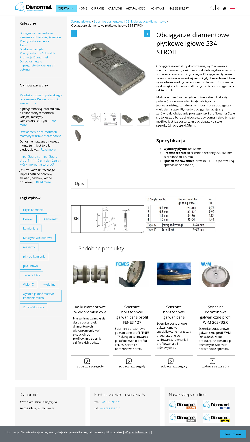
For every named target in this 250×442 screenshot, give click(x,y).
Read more (48, 149)
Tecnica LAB (31, 275)
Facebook (218, 8)
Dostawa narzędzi (32, 49)
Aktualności (136, 8)
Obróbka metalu (31, 61)
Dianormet (50, 219)
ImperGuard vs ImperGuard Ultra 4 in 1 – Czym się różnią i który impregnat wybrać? (40, 160)
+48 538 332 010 (110, 408)
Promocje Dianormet (34, 57)
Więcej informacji (137, 432)
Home (83, 8)
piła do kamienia (34, 256)
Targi (23, 45)
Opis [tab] (79, 183)
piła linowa (30, 266)
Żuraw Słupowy (33, 307)
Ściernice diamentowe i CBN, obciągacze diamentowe (130, 21)
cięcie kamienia (33, 210)
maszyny (29, 247)
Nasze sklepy (179, 8)
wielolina (49, 284)
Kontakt (157, 8)
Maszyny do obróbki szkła (37, 53)
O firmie (97, 8)
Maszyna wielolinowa (37, 238)
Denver (28, 219)
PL (232, 7)
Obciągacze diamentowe (36, 33)
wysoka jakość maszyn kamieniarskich (38, 296)
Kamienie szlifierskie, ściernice (40, 37)
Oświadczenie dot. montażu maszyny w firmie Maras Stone (40, 134)
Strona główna (81, 21)
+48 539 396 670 (110, 402)
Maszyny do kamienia (34, 41)
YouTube (225, 8)
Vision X (28, 284)
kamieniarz (30, 228)
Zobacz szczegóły (90, 366)
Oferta (63, 8)
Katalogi (115, 8)
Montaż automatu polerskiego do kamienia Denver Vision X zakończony (41, 99)
